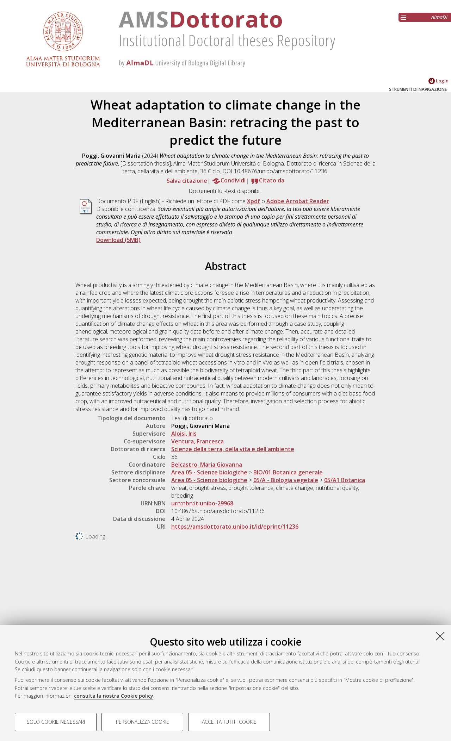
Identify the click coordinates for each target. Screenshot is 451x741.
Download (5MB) (118, 240)
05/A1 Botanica (344, 480)
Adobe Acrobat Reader (297, 201)
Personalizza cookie (142, 721)
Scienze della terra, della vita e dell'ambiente (232, 449)
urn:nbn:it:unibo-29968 (202, 503)
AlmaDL (440, 17)
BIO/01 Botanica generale (288, 472)
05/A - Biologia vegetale (285, 480)
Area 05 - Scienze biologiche (209, 472)
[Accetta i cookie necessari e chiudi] (440, 636)
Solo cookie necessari (56, 721)
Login (442, 80)
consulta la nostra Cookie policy (113, 695)
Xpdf (253, 201)
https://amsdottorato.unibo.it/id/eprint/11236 (234, 526)
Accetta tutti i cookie (229, 721)
